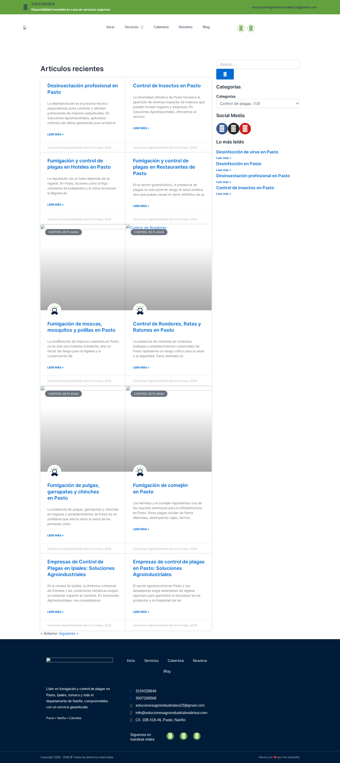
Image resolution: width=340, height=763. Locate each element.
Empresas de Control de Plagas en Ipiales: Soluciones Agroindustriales (81, 568)
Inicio (110, 27)
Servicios (131, 27)
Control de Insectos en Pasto (167, 85)
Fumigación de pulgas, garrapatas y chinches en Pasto (73, 491)
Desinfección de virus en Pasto (247, 151)
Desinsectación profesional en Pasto (253, 175)
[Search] (225, 74)
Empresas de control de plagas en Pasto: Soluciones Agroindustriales (169, 568)
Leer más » (55, 134)
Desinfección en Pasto (238, 163)
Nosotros (186, 27)
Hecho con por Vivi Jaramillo (279, 757)
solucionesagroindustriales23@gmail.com (284, 7)
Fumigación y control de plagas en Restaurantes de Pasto (164, 167)
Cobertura (161, 27)
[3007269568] (25, 7)
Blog (206, 27)
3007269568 (43, 4)
